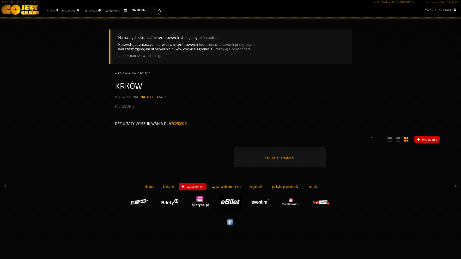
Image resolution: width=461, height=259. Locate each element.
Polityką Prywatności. (232, 49)
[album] (405, 139)
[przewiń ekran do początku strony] (5, 186)
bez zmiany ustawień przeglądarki (227, 44)
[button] (52, 10)
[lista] (389, 139)
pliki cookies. (209, 37)
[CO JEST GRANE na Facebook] (230, 225)
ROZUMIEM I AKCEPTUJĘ (141, 56)
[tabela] (397, 139)
